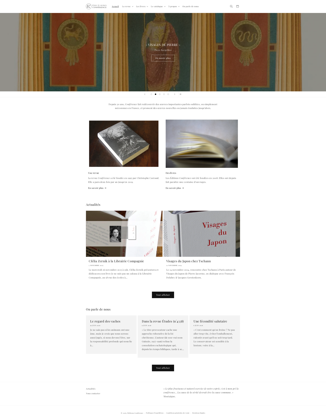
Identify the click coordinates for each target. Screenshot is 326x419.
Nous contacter (93, 393)
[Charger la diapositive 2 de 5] (155, 94)
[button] (127, 6)
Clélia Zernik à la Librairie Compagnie (116, 261)
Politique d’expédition (154, 413)
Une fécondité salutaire (210, 321)
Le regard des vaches (105, 321)
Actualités (91, 388)
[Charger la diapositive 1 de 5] (151, 94)
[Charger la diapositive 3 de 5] (160, 94)
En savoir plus (163, 58)
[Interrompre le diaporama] (181, 94)
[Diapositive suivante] (175, 94)
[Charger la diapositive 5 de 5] (168, 94)
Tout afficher (163, 294)
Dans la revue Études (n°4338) (163, 321)
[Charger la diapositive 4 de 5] (164, 94)
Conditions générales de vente (177, 413)
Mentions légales (198, 413)
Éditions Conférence (135, 413)
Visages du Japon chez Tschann (188, 261)
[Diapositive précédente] (145, 94)
